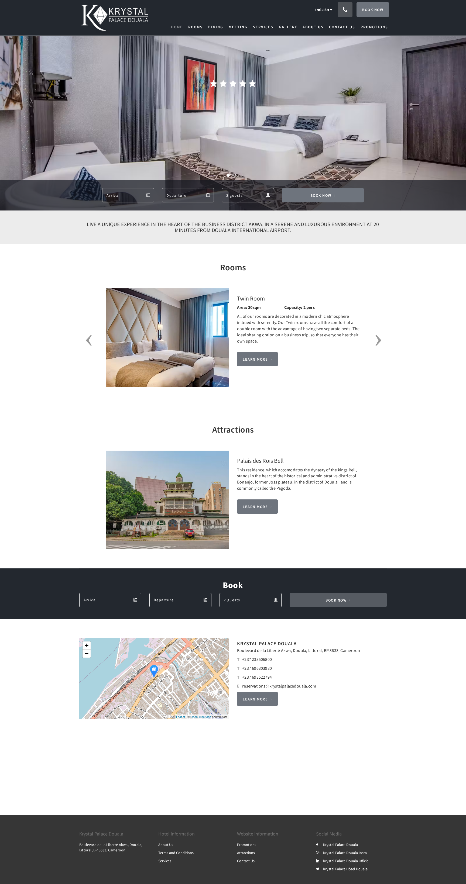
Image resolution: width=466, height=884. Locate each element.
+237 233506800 (257, 659)
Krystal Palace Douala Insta (345, 852)
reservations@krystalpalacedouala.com (279, 686)
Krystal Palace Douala (340, 844)
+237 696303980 (257, 668)
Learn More (255, 359)
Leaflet (180, 716)
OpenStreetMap (200, 716)
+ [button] (86, 645)
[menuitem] (178, 27)
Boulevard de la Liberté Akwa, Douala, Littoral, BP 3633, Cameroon (298, 650)
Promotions (246, 844)
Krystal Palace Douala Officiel (346, 860)
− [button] (86, 653)
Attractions (246, 852)
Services (164, 860)
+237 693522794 (257, 677)
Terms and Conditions (176, 852)
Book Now (320, 195)
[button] (87, 340)
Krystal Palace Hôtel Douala (345, 868)
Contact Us (246, 860)
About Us (165, 844)
